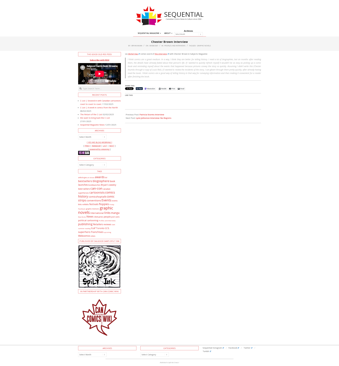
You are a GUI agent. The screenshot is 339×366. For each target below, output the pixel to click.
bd (106, 177)
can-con (96, 188)
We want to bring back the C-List (95, 117)
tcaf (93, 228)
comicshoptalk (97, 196)
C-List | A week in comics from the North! (99, 107)
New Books (82, 217)
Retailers (98, 224)
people (107, 216)
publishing (85, 224)
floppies (104, 204)
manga (115, 213)
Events (106, 200)
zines (93, 236)
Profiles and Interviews (175, 45)
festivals (93, 204)
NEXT (111, 145)
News (89, 216)
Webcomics (84, 235)
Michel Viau (133, 53)
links (107, 213)
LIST (105, 145)
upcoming (107, 232)
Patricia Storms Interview (152, 114)
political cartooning (88, 220)
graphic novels (204, 45)
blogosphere (101, 181)
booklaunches (94, 185)
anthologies (82, 177)
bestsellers (85, 181)
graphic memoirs (92, 209)
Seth (113, 225)
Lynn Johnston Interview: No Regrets (153, 118)
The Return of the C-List (91, 114)
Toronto (100, 228)
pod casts (115, 217)
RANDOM (96, 145)
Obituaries (98, 216)
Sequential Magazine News (92, 124)
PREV (87, 145)
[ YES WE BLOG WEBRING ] (99, 142)
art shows (91, 178)
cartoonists (97, 192)
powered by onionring (100, 149)
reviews (107, 224)
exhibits (85, 204)
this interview (161, 53)
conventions (94, 200)
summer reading (84, 228)
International (97, 212)
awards (99, 177)
